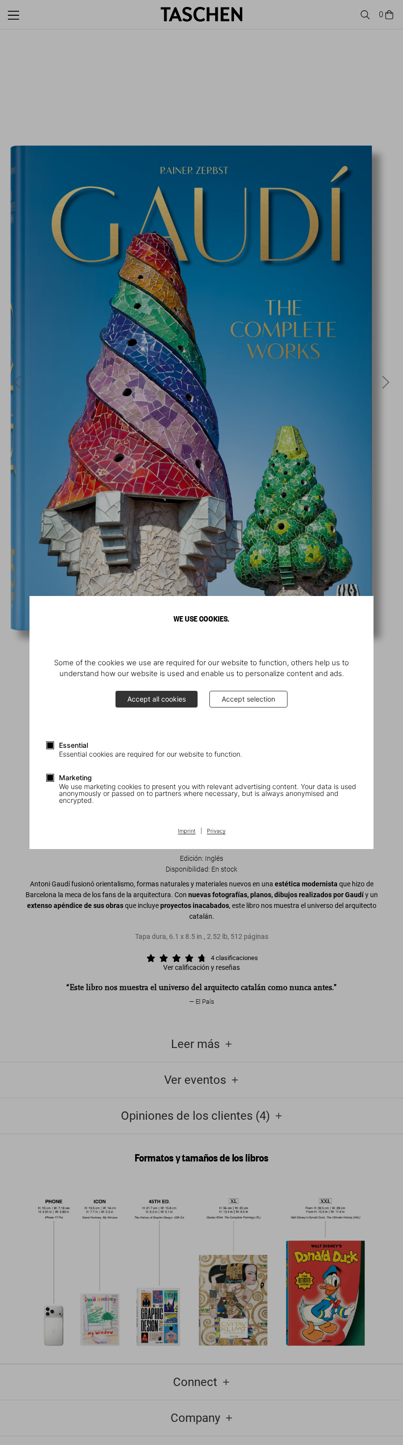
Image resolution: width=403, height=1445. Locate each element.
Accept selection (248, 699)
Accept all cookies (156, 699)
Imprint (187, 831)
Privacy (216, 831)
